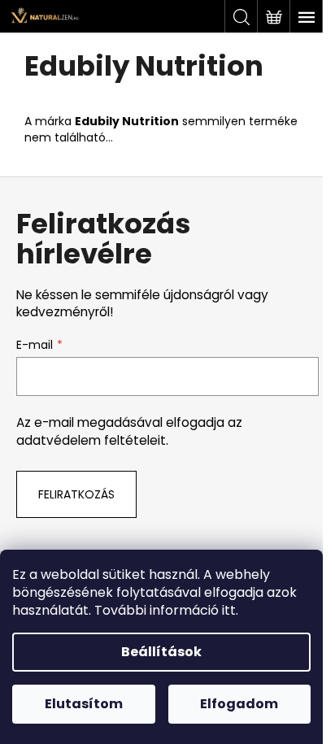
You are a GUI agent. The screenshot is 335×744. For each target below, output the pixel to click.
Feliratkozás (76, 494)
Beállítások (161, 651)
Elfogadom (239, 703)
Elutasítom (84, 703)
